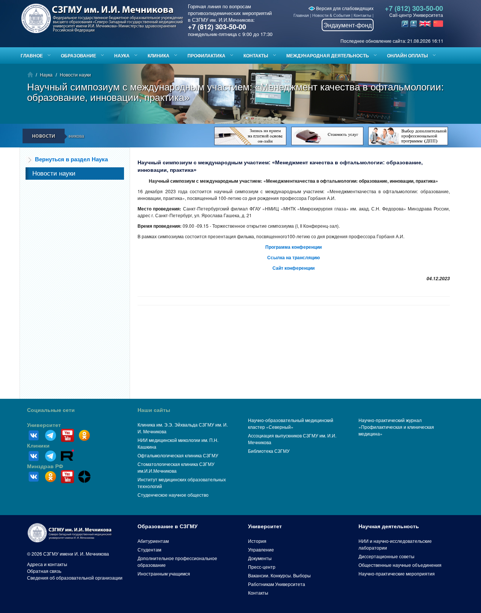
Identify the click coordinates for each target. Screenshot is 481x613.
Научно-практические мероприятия (396, 573)
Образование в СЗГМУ (168, 526)
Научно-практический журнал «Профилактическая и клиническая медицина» (396, 427)
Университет (44, 425)
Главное (32, 55)
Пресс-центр (261, 566)
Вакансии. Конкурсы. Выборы (279, 575)
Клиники (38, 446)
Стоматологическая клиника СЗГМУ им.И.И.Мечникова (176, 467)
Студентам (149, 549)
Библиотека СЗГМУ (269, 451)
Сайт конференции (293, 267)
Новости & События (331, 15)
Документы (260, 558)
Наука (122, 55)
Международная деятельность (327, 55)
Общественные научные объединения (400, 565)
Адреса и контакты (47, 564)
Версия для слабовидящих (344, 8)
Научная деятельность (388, 526)
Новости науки (75, 74)
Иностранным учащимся (164, 573)
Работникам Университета (276, 584)
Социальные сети (51, 410)
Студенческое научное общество (173, 494)
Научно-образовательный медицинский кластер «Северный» (290, 423)
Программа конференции (293, 246)
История (257, 541)
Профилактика (206, 55)
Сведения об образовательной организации (75, 577)
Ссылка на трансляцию (293, 257)
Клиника (158, 55)
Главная (301, 15)
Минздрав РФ (45, 466)
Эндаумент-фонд (348, 25)
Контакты (362, 15)
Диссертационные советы (386, 556)
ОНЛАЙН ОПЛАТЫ (407, 55)
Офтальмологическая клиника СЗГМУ (178, 455)
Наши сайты (154, 410)
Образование (78, 55)
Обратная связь (44, 571)
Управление (261, 549)
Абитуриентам (153, 541)
